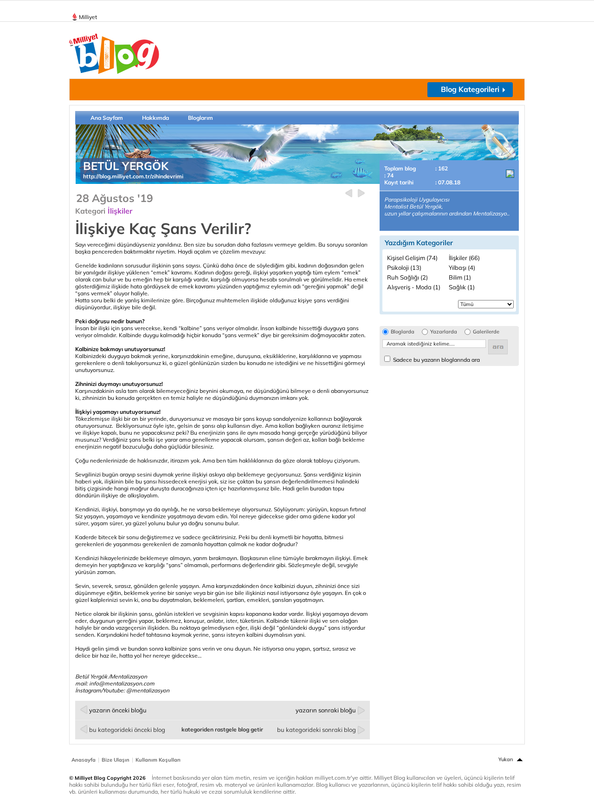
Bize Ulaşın (115, 760)
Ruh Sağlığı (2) (407, 277)
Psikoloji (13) (404, 267)
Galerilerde (486, 332)
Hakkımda (155, 117)
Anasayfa (83, 760)
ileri (361, 193)
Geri (349, 193)
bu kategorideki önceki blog (127, 729)
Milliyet (88, 16)
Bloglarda (402, 332)
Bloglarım (200, 117)
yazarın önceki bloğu (118, 710)
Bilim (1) (460, 277)
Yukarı (505, 759)
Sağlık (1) (462, 287)
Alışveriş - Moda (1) (413, 287)
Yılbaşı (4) (462, 267)
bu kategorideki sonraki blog (316, 729)
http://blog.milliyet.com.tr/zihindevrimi (133, 176)
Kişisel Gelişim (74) (412, 257)
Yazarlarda (443, 332)
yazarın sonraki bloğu (326, 710)
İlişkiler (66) (464, 257)
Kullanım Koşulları (158, 760)
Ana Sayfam (106, 117)
